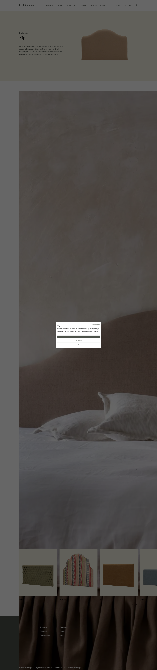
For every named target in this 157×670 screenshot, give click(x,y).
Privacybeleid (96, 324)
